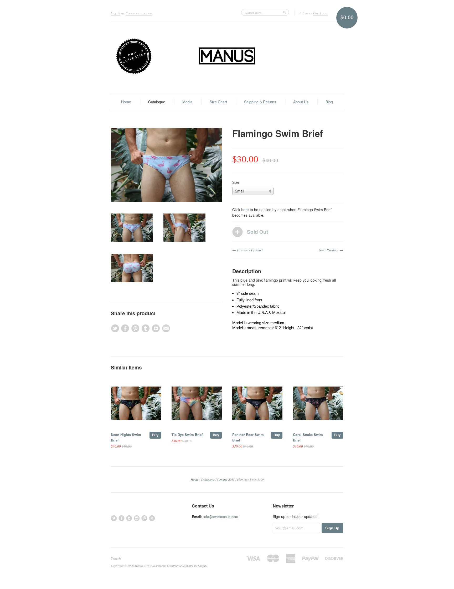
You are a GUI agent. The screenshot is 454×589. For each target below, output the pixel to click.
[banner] (227, 57)
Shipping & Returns (260, 101)
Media (187, 101)
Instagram (137, 518)
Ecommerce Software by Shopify (187, 565)
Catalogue (156, 101)
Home (126, 101)
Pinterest (144, 518)
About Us (300, 101)
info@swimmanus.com (220, 516)
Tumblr (129, 518)
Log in (115, 13)
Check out (320, 13)
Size (235, 182)
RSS (152, 518)
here (245, 209)
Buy (155, 434)
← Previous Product (247, 249)
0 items (305, 13)
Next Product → (331, 249)
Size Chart (218, 101)
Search (116, 558)
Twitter (114, 518)
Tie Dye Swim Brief (187, 434)
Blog (329, 101)
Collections (208, 479)
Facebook (121, 518)
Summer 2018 (226, 479)
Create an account (139, 13)
